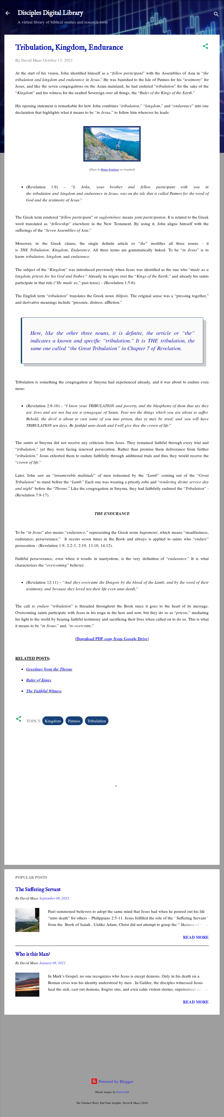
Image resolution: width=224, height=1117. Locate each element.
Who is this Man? (32, 954)
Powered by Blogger (115, 1081)
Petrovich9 (122, 1092)
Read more (196, 937)
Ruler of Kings (38, 680)
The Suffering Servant (38, 890)
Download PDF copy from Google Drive (112, 639)
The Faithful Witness (44, 691)
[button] (205, 47)
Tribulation (96, 720)
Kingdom (53, 720)
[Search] (216, 15)
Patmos (74, 720)
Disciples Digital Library (50, 13)
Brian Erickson (110, 169)
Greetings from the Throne (49, 669)
